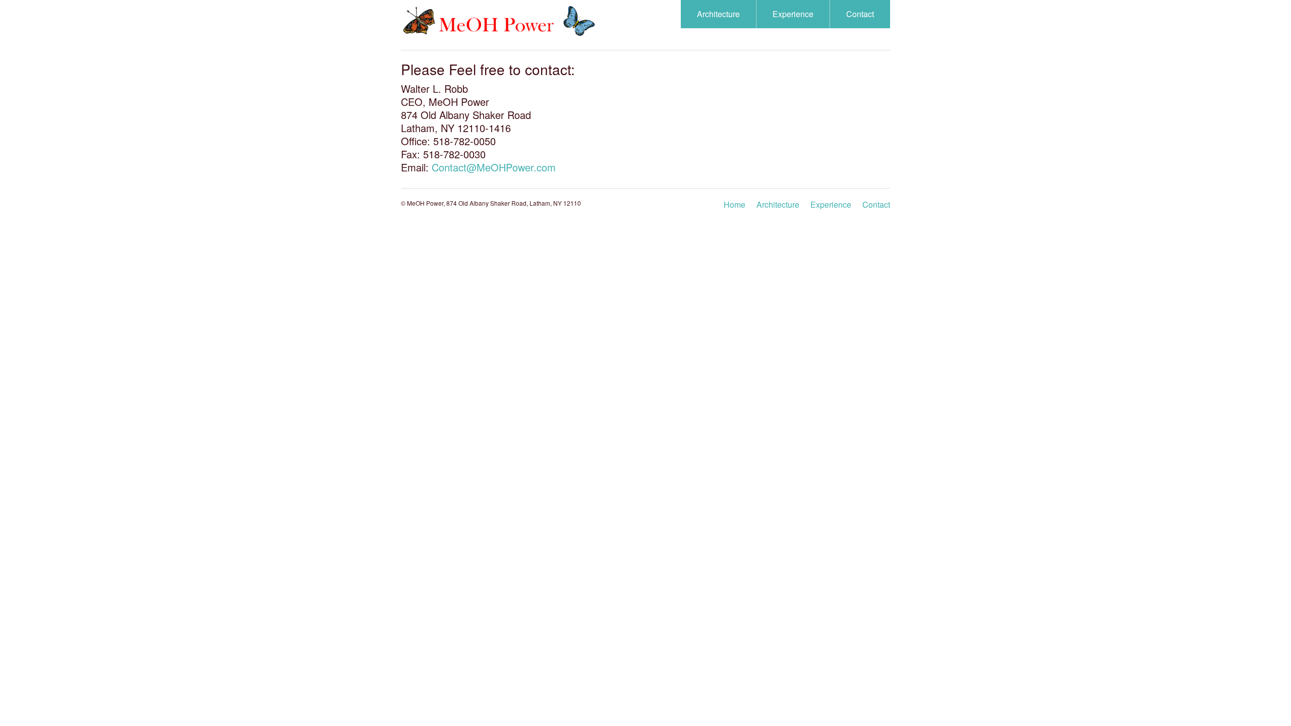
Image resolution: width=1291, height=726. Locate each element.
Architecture (718, 14)
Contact (860, 14)
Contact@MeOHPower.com (494, 167)
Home (734, 204)
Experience (793, 14)
